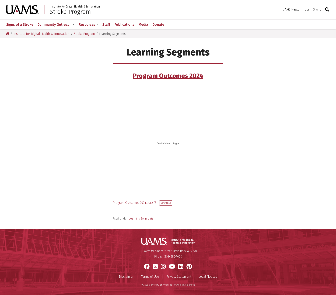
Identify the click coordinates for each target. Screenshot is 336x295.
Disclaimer (126, 277)
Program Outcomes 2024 (168, 76)
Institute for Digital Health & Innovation (75, 6)
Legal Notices (208, 277)
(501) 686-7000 (173, 256)
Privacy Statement (178, 277)
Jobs (307, 9)
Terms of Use (150, 277)
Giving (317, 9)
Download (166, 202)
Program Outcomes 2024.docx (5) (135, 203)
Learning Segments (141, 218)
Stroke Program (70, 11)
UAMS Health (292, 9)
